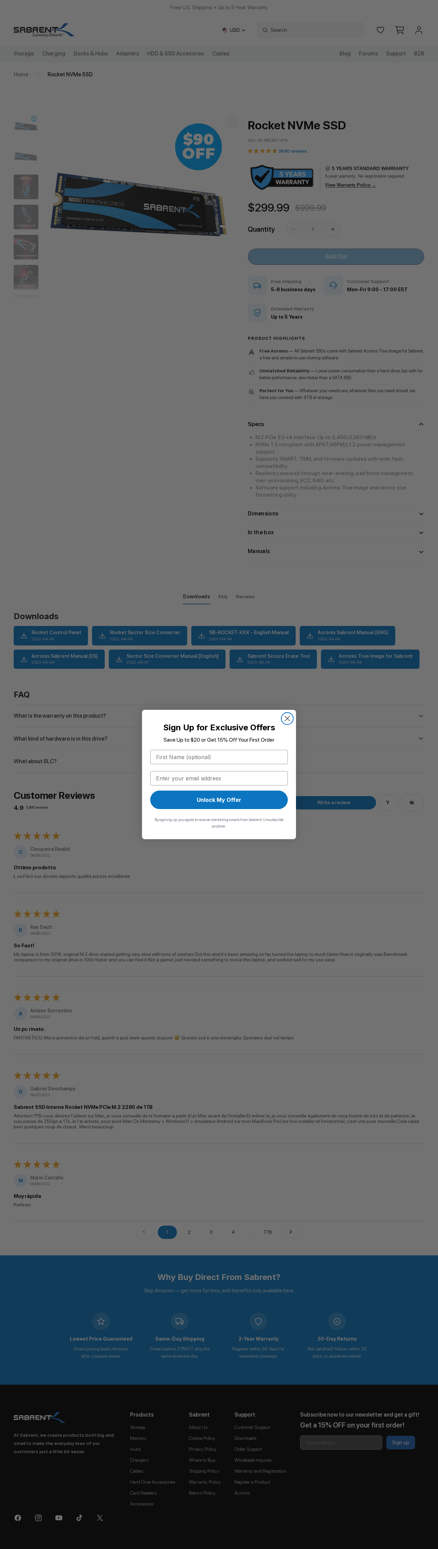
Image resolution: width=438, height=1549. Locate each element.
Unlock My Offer (219, 799)
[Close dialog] (287, 719)
